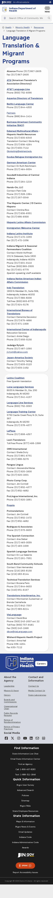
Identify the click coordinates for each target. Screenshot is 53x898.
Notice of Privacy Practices (12, 727)
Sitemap (25, 800)
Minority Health (23, 27)
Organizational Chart (10, 707)
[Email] (37, 738)
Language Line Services (20, 402)
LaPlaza (11, 430)
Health (8, 27)
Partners (11, 112)
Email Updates (25, 832)
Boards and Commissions (10, 700)
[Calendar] (43, 738)
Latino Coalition (15, 377)
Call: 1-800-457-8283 (25, 769)
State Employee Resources (25, 811)
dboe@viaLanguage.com (19, 631)
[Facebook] (6, 738)
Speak (25, 865)
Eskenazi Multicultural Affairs (22, 131)
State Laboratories (37, 695)
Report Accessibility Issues (25, 872)
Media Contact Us (36, 690)
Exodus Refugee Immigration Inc (24, 156)
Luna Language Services (20, 386)
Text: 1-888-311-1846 (25, 774)
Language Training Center (21, 411)
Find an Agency (25, 764)
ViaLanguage (14, 614)
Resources (39, 27)
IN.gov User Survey (25, 785)
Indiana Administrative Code (25, 842)
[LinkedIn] (31, 738)
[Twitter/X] (12, 738)
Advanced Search (25, 790)
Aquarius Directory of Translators (25, 98)
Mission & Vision (11, 690)
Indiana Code (25, 837)
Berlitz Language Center (20, 103)
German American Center (21, 162)
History (7, 695)
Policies (25, 795)
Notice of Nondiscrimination (12, 721)
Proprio (11, 505)
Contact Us (33, 686)
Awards (25, 847)
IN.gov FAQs (25, 806)
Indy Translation (15, 287)
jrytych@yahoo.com (17, 351)
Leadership (9, 686)
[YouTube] (25, 738)
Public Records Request (11, 714)
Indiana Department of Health (22, 9)
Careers (41, 663)
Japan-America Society (20, 357)
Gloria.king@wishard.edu (19, 151)
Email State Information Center (25, 759)
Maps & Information (25, 821)
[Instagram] (18, 738)
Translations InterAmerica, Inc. (23, 595)
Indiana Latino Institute (20, 233)
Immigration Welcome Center (23, 227)
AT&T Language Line (18, 89)
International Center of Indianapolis (26, 329)
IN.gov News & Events (25, 826)
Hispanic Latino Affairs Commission (26, 222)
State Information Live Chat (25, 753)
